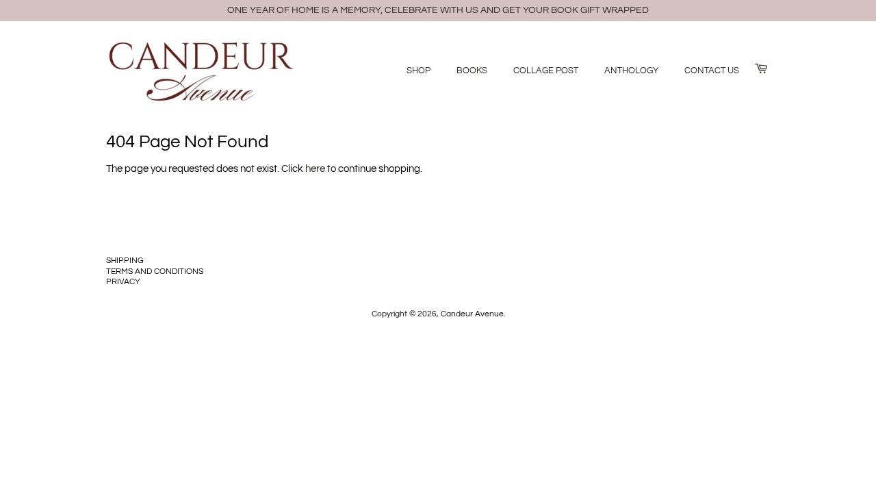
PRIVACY (123, 281)
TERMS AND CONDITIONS (154, 271)
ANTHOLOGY (631, 70)
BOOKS (471, 70)
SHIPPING (125, 260)
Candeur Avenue (472, 313)
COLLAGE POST (545, 70)
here (315, 169)
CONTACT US (711, 70)
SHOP (418, 70)
